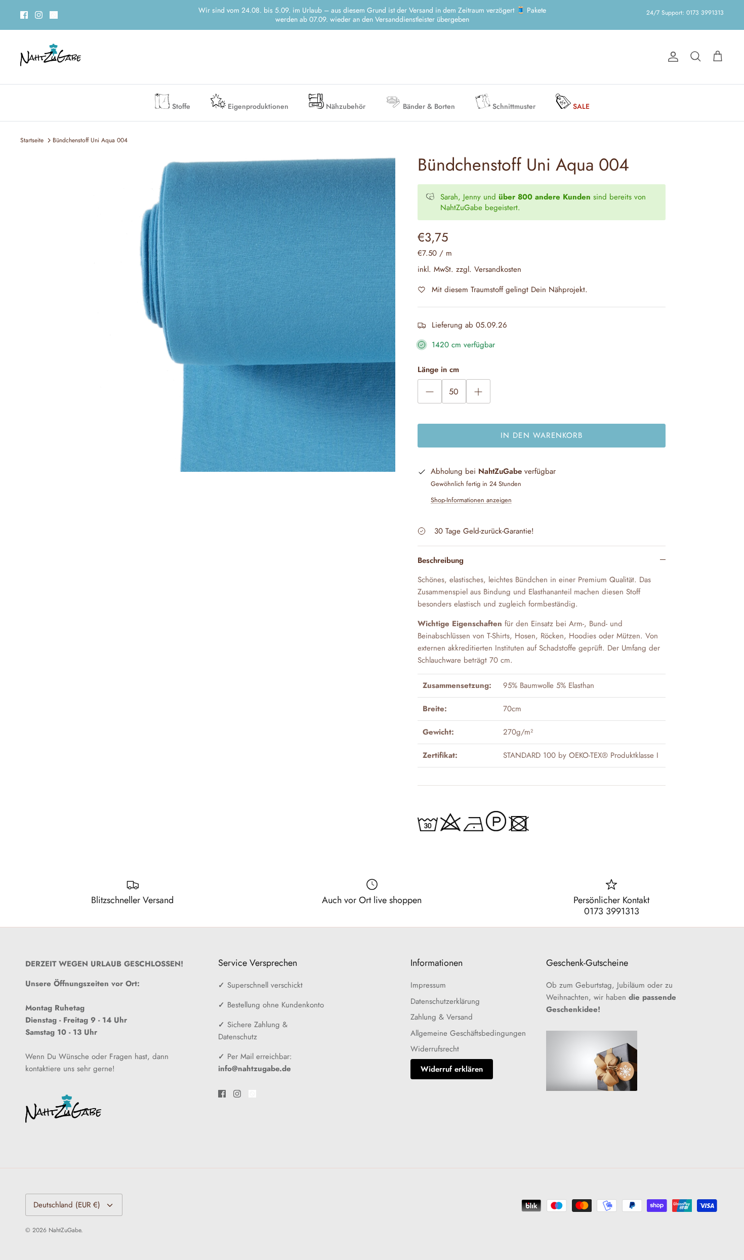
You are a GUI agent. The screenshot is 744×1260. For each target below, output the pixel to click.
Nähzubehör (344, 98)
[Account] (671, 48)
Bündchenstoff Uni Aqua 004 (90, 131)
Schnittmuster (512, 98)
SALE (580, 98)
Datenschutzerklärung (445, 992)
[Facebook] (24, 10)
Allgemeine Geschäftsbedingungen (468, 1024)
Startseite (32, 131)
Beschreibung (441, 551)
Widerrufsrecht (434, 1040)
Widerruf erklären (452, 1060)
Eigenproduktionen (257, 98)
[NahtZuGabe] (50, 48)
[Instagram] (39, 10)
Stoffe (180, 98)
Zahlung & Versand (441, 1008)
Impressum (428, 976)
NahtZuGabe (65, 1221)
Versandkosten (497, 260)
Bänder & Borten (428, 98)
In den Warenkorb (542, 426)
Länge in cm (438, 361)
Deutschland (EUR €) (66, 1196)
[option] (236, 304)
